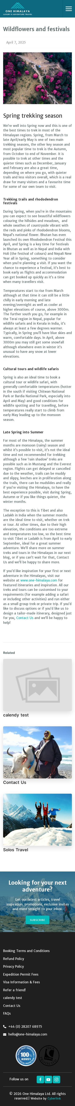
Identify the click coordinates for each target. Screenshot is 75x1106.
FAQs (7, 1013)
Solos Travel (15, 849)
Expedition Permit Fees (20, 974)
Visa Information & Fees (21, 982)
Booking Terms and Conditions (26, 951)
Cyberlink (54, 1098)
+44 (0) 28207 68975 (25, 1027)
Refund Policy (13, 959)
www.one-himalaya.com (38, 580)
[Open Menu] (69, 9)
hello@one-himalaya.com (27, 1034)
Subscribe (37, 920)
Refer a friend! (14, 990)
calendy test (16, 715)
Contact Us (25, 618)
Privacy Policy (13, 967)
